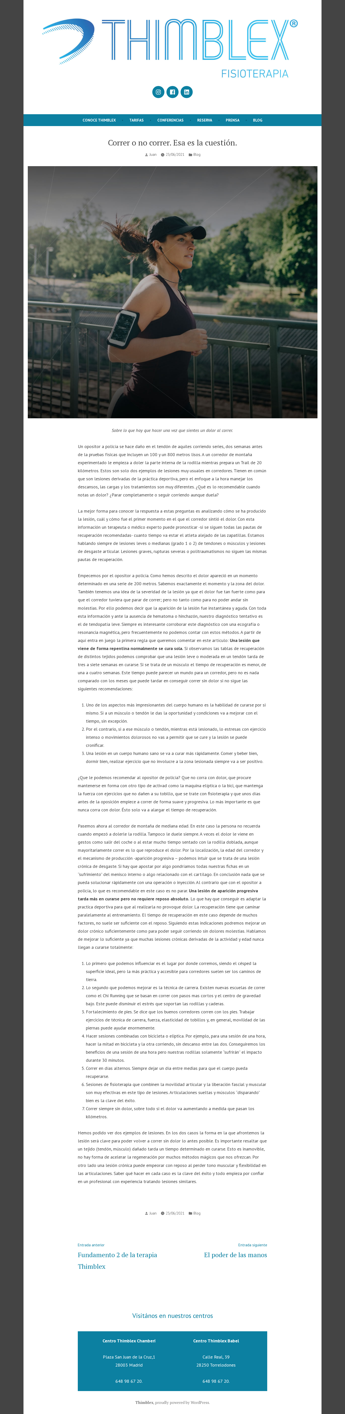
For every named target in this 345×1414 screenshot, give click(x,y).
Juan (153, 154)
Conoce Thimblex (99, 120)
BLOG (257, 120)
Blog (197, 154)
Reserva (204, 120)
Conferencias (170, 120)
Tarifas (136, 120)
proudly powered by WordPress (182, 1402)
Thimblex (144, 1402)
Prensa (232, 120)
